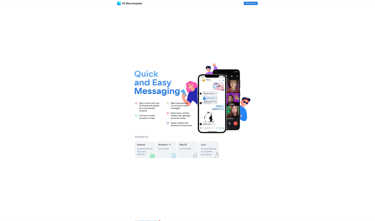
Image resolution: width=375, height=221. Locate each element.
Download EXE (163, 149)
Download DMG (185, 149)
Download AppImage (208, 149)
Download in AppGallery (141, 153)
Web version (250, 3)
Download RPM (206, 152)
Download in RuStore (144, 149)
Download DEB (206, 155)
